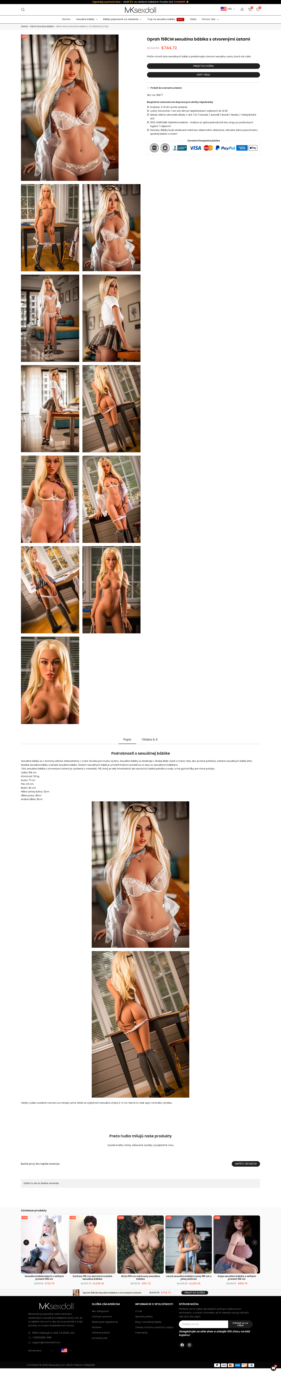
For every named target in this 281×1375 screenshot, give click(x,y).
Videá (193, 19)
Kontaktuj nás (99, 1338)
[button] (255, 1242)
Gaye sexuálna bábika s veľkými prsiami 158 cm (237, 1278)
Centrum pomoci (102, 1316)
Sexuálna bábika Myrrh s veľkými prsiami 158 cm (44, 1278)
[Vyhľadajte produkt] (23, 10)
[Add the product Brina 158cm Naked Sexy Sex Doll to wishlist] (161, 1221)
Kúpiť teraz (203, 74)
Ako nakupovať (100, 1311)
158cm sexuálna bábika (42, 26)
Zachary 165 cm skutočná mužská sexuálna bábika (92, 1278)
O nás (138, 1311)
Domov (66, 19)
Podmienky (141, 1332)
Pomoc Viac (209, 19)
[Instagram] (189, 1345)
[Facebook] (182, 1345)
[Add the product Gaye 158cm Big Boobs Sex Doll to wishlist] (257, 1221)
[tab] (127, 739)
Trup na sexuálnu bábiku (165, 19)
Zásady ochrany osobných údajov (154, 1327)
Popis (127, 739)
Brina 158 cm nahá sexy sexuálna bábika (140, 1278)
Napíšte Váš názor (246, 1163)
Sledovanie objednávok (105, 1322)
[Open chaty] (273, 1368)
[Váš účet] (242, 9)
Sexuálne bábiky (85, 19)
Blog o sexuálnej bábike (148, 1322)
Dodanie (96, 1327)
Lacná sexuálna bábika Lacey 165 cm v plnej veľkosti (188, 1278)
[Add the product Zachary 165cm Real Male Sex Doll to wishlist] (113, 1221)
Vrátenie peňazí (101, 1332)
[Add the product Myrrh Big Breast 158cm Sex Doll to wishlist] (64, 1221)
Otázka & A (150, 739)
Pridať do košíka (203, 66)
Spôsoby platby (144, 1316)
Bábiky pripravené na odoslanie (120, 19)
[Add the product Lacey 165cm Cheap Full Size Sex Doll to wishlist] (209, 1221)
